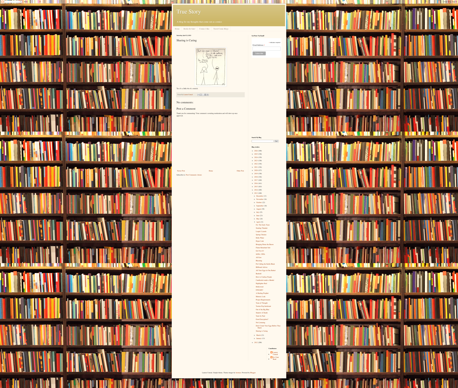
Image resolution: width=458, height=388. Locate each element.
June (258, 215)
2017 (256, 180)
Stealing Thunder (262, 228)
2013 (256, 193)
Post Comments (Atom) (194, 175)
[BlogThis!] (201, 95)
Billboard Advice (261, 267)
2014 (256, 190)
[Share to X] (203, 95)
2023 (256, 160)
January (259, 338)
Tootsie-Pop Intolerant (263, 306)
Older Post (240, 171)
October (259, 202)
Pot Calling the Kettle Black (265, 264)
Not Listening (260, 322)
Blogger (252, 372)
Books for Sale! (189, 28)
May (258, 219)
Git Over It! (260, 251)
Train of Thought (262, 303)
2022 (256, 164)
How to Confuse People (264, 277)
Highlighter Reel (261, 283)
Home (177, 28)
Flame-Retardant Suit (263, 247)
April (258, 222)
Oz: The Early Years (263, 225)
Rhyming (259, 260)
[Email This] (198, 95)
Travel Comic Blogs (220, 28)
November (260, 199)
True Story (189, 11)
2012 (256, 342)
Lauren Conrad (275, 353)
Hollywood (259, 287)
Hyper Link (260, 241)
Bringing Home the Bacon (264, 244)
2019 (256, 173)
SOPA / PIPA (260, 254)
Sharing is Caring (262, 331)
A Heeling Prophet (262, 293)
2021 (256, 167)
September (260, 206)
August (259, 209)
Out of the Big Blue (262, 309)
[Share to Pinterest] (207, 95)
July (258, 212)
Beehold (258, 273)
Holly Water (260, 238)
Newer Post (181, 171)
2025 (256, 154)
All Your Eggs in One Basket (266, 270)
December (260, 196)
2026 (256, 151)
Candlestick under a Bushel (265, 280)
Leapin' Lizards (261, 231)
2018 (256, 177)
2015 (256, 186)
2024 (256, 157)
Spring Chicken (261, 234)
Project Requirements (263, 300)
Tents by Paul (260, 316)
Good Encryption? (262, 319)
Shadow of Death (262, 313)
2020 (256, 170)
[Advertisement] (266, 97)
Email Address (259, 45)
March (258, 335)
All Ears (258, 257)
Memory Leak (260, 296)
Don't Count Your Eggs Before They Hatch (268, 327)
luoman (238, 372)
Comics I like (204, 28)
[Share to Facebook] (205, 95)
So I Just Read (276, 358)
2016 (256, 183)
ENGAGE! (259, 290)
